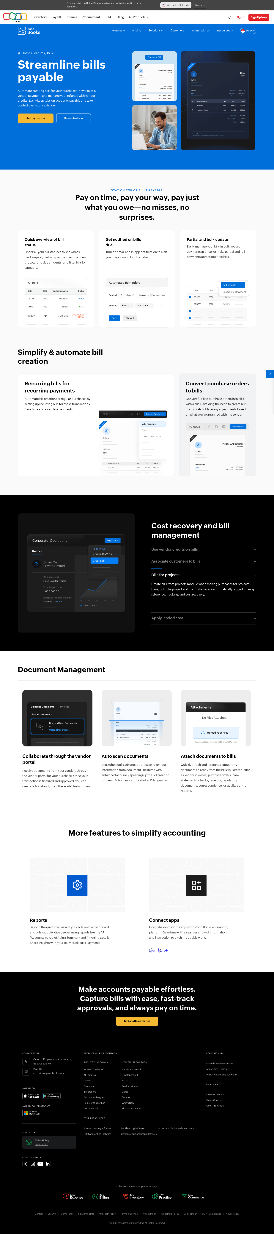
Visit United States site (178, 5)
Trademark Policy (170, 1214)
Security (52, 1214)
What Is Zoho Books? (94, 1069)
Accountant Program (94, 1097)
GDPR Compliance (211, 1214)
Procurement (91, 17)
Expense (71, 17)
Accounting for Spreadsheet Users (176, 1128)
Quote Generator (215, 1100)
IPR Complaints (86, 1214)
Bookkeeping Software (132, 1128)
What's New (128, 1103)
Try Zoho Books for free (137, 1021)
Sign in (241, 17)
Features (117, 30)
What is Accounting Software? (221, 1075)
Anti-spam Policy (107, 1214)
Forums (126, 1097)
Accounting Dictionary (217, 1069)
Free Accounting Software (97, 1128)
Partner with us (200, 30)
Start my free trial (35, 118)
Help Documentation (132, 1069)
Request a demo (73, 118)
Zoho (15, 17)
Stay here (200, 5)
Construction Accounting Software (139, 1134)
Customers (177, 30)
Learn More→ (155, 950)
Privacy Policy (149, 1214)
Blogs (125, 1092)
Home (26, 53)
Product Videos (130, 1086)
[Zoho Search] (230, 17)
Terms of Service (129, 1214)
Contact (39, 1214)
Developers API (130, 1075)
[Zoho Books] (29, 31)
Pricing (136, 30)
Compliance (67, 1214)
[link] (120, 17)
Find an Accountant (132, 1108)
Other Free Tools (215, 1106)
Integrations (90, 1092)
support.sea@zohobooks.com (48, 1073)
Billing (120, 17)
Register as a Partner (94, 1103)
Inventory (40, 17)
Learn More (41, 1144)
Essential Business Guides (219, 1063)
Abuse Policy (232, 1214)
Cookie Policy (190, 1214)
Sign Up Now (259, 17)
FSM (108, 17)
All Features (90, 1075)
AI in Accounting (92, 1108)
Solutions (154, 30)
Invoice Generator (215, 1094)
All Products (137, 17)
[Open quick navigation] (270, 374)
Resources (223, 30)
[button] (244, 31)
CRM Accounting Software (97, 1134)
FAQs (125, 1081)
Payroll (56, 17)
